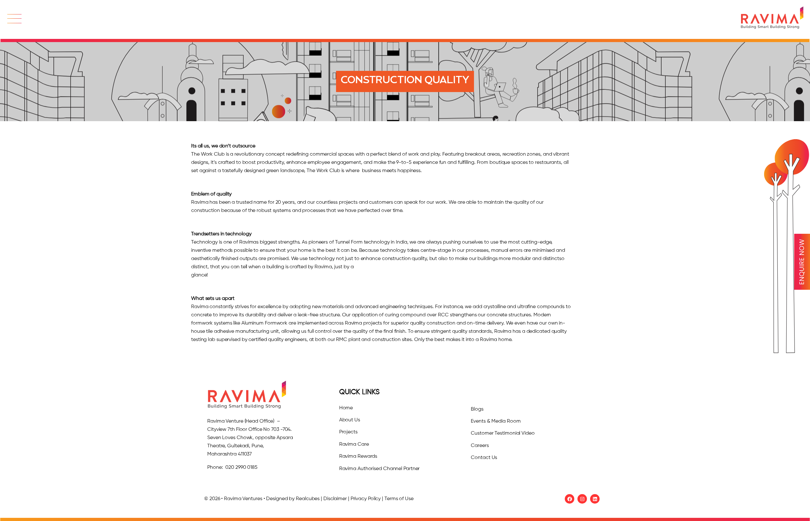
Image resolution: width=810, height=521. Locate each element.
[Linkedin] (595, 499)
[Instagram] (582, 499)
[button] (14, 19)
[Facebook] (569, 499)
